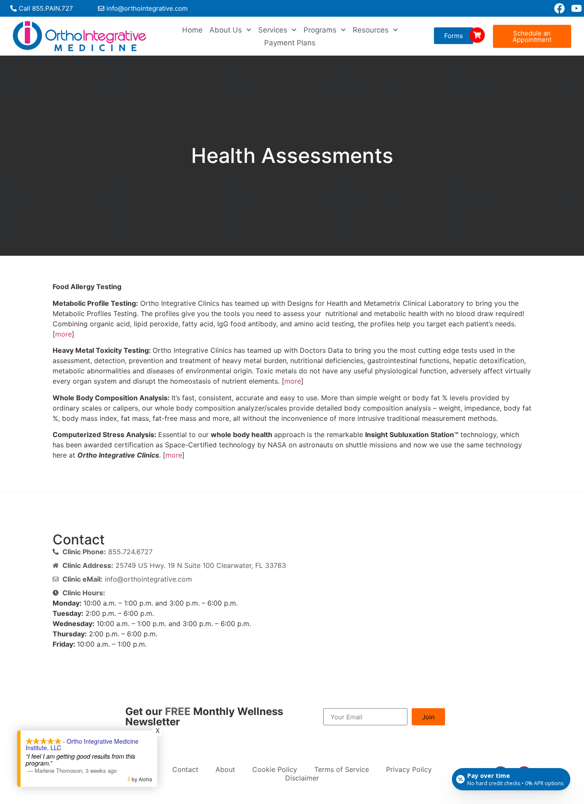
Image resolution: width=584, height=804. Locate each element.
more (63, 334)
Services (272, 30)
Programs (320, 30)
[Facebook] (559, 8)
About (225, 769)
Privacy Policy (409, 769)
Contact (185, 769)
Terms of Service (341, 769)
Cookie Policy (274, 769)
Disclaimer (302, 778)
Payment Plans (290, 42)
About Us (225, 30)
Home (192, 30)
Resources (371, 30)
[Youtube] (576, 8)
